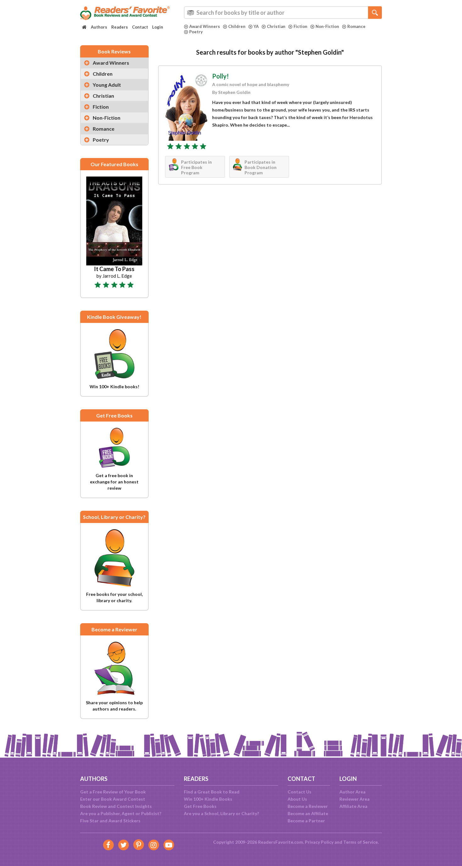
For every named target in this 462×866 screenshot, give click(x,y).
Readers (119, 27)
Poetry (196, 31)
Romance (356, 26)
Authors (99, 27)
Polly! (220, 76)
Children (236, 26)
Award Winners (204, 26)
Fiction (300, 26)
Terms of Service (360, 842)
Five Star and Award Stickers (110, 820)
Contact (140, 27)
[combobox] (282, 12)
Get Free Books (200, 806)
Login (157, 27)
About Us (297, 799)
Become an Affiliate (308, 813)
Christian (276, 26)
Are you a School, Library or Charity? (221, 813)
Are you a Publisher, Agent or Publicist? (120, 813)
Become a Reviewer (308, 806)
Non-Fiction (327, 26)
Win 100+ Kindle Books (208, 799)
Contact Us (299, 791)
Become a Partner (306, 820)
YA (256, 26)
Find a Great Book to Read (211, 791)
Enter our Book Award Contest (112, 799)
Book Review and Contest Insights (116, 806)
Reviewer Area (354, 799)
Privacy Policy (319, 842)
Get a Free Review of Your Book (113, 791)
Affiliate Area (353, 806)
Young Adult (107, 85)
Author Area (352, 791)
